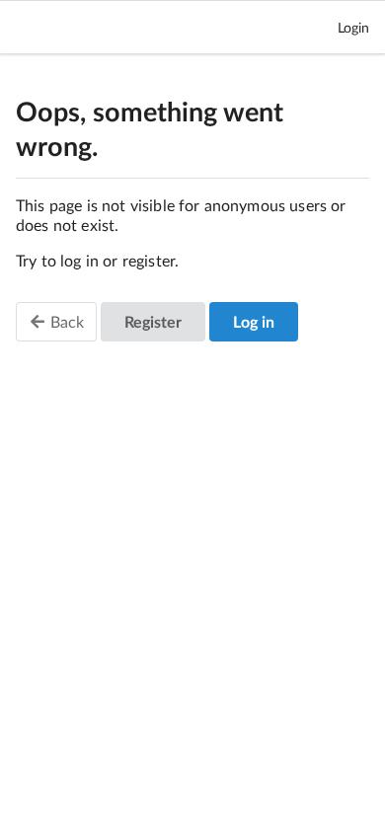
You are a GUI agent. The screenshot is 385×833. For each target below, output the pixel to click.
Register (153, 321)
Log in (253, 321)
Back (65, 321)
